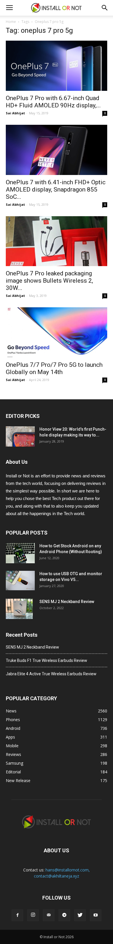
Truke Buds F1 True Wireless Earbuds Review (46, 660)
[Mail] (48, 915)
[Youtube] (95, 915)
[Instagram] (33, 915)
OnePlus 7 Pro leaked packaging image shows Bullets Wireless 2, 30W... (49, 280)
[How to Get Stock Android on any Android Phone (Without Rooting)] (20, 553)
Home (11, 21)
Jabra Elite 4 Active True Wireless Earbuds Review (51, 674)
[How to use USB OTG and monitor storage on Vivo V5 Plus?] (20, 580)
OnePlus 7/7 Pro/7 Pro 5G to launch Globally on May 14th (54, 368)
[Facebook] (17, 915)
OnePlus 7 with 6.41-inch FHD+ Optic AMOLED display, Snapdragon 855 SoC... (55, 189)
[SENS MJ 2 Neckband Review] (19, 609)
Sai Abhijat (15, 113)
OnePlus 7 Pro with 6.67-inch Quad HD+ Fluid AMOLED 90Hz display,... (53, 102)
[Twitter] (80, 915)
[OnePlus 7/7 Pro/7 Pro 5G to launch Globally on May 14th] (56, 332)
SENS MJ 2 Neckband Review (66, 601)
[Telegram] (64, 915)
